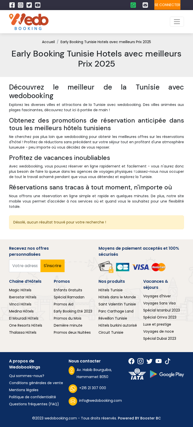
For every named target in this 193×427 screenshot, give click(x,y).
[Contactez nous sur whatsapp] (134, 5)
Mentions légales (23, 389)
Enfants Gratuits (68, 290)
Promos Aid (63, 304)
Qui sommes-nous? (26, 375)
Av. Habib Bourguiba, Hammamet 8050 (94, 373)
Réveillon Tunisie (113, 318)
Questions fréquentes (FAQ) (34, 404)
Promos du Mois (67, 318)
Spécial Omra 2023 (159, 317)
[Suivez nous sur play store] (167, 374)
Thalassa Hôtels (22, 332)
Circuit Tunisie (111, 332)
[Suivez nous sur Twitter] (30, 5)
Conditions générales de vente (36, 382)
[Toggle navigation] (177, 22)
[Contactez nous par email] (146, 5)
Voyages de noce (158, 331)
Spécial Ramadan (69, 297)
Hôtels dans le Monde (117, 297)
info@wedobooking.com (100, 400)
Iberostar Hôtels (22, 297)
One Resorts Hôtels (25, 325)
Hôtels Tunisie (111, 290)
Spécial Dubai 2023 (159, 338)
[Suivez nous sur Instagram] (22, 5)
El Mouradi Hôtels (23, 318)
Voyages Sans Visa (159, 303)
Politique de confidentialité (32, 397)
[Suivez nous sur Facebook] (13, 5)
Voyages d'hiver (157, 296)
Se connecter (167, 4)
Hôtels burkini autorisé (118, 325)
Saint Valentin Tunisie (117, 304)
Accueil (48, 41)
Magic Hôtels (20, 290)
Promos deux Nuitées (72, 332)
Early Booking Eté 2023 (73, 311)
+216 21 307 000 (92, 387)
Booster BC (150, 418)
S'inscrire (52, 266)
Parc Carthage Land (116, 311)
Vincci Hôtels (20, 304)
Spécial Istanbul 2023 (161, 310)
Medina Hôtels (21, 311)
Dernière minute (68, 325)
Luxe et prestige (157, 324)
